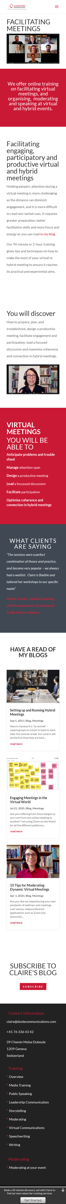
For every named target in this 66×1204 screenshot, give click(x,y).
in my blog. (48, 234)
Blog (28, 720)
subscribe (33, 986)
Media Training (20, 1085)
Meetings (37, 720)
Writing (14, 1145)
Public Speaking (20, 1094)
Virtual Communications (27, 1128)
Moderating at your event (27, 1167)
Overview (16, 1077)
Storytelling (17, 1111)
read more (16, 743)
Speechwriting (19, 1136)
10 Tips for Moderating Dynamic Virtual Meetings (29, 887)
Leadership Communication (29, 1102)
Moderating (17, 1119)
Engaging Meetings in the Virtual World (28, 800)
